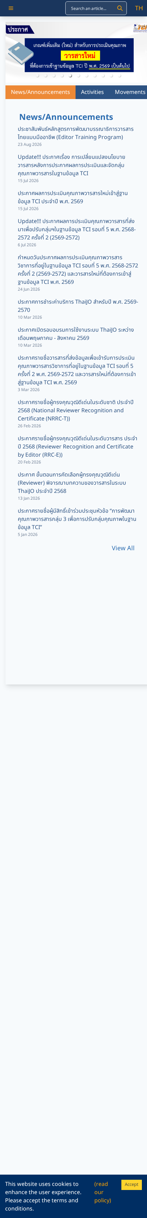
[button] (37, 75)
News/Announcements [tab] (40, 92)
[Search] (120, 8)
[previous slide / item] (10, 52)
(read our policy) (102, 1192)
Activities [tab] (92, 92)
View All (123, 548)
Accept (131, 1184)
